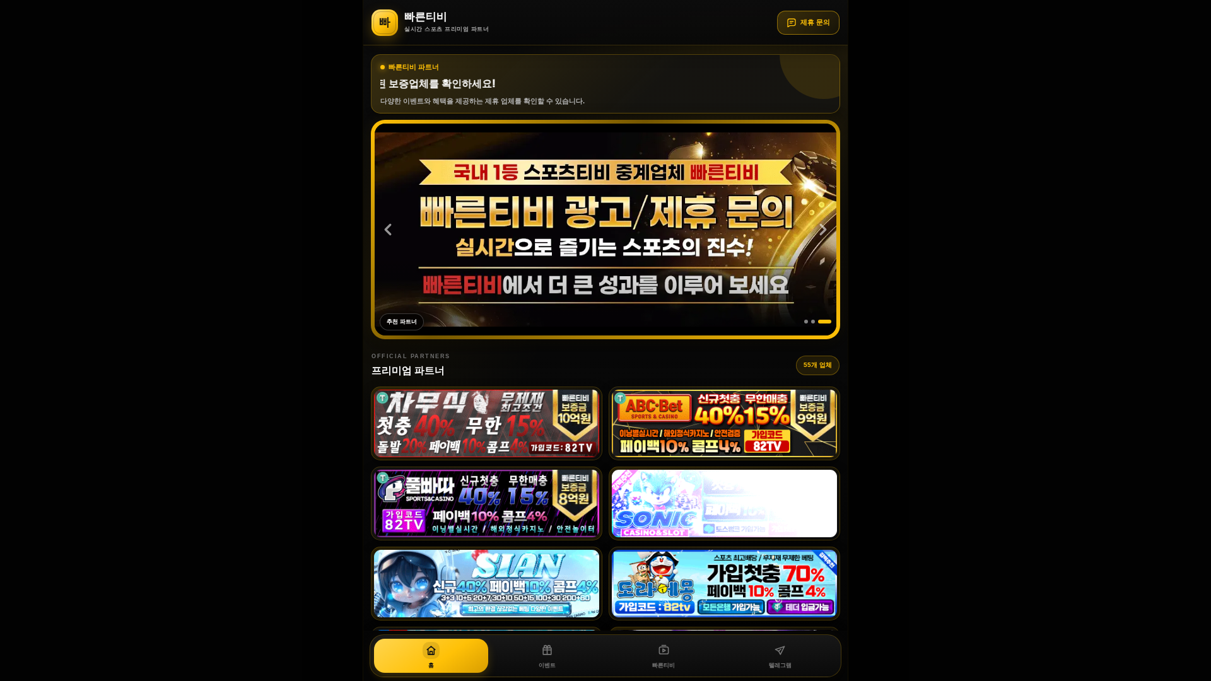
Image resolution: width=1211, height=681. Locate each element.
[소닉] (724, 503)
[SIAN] (486, 583)
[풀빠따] (486, 503)
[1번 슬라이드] (810, 321)
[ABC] (724, 423)
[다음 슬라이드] (823, 229)
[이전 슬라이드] (388, 229)
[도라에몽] (724, 583)
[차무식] (486, 423)
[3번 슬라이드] (829, 321)
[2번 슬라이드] (822, 321)
